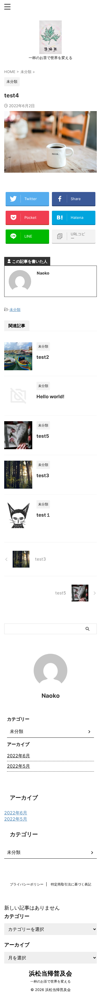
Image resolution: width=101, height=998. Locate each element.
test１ (43, 515)
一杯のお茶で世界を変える (50, 981)
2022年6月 (18, 755)
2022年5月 (18, 766)
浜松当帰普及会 (50, 973)
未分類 (15, 309)
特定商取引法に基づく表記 (71, 884)
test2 (42, 357)
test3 (42, 475)
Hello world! (50, 396)
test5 (42, 436)
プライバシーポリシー (26, 884)
